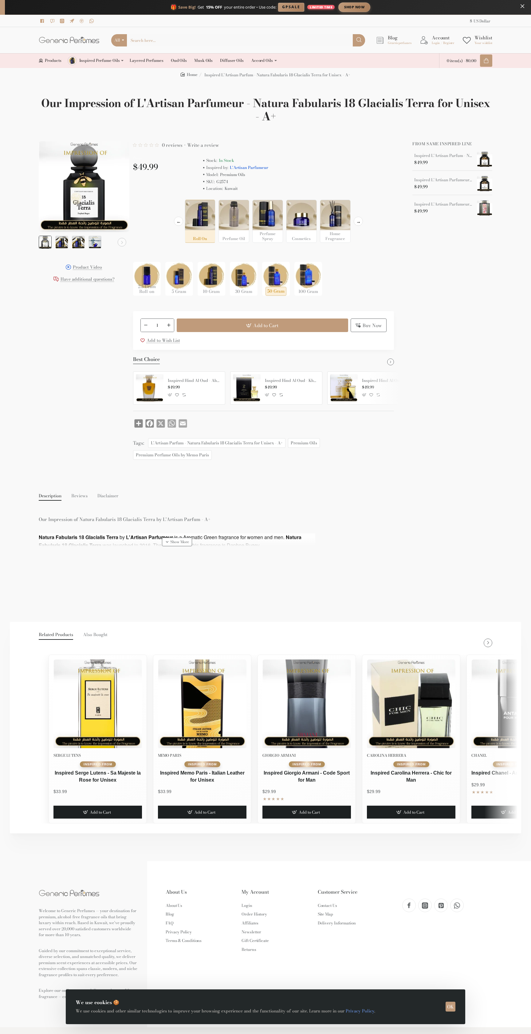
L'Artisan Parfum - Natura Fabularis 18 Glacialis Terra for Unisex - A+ (217, 443)
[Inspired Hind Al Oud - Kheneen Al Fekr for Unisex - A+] (247, 388)
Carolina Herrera (386, 755)
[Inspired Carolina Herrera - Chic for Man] (411, 703)
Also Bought (95, 635)
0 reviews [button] (172, 145)
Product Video (87, 268)
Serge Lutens (67, 755)
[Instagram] (63, 21)
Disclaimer (107, 496)
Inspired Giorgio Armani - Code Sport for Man (307, 776)
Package (143, 252)
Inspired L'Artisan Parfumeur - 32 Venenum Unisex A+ (443, 180)
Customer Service (337, 892)
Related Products (56, 635)
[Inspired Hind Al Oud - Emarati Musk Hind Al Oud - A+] (344, 388)
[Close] (522, 6)
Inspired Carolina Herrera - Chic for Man (411, 776)
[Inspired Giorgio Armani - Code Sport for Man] (306, 703)
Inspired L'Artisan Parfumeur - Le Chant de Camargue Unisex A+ (443, 204)
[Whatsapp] (92, 21)
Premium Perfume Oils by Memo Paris (172, 455)
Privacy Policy (360, 1011)
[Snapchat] (53, 21)
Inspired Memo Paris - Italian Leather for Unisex (202, 776)
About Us (176, 892)
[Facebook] (43, 21)
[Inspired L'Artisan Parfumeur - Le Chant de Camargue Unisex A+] (484, 208)
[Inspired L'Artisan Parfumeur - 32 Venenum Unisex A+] (484, 183)
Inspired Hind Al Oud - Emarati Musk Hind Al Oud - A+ (388, 380)
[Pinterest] (82, 21)
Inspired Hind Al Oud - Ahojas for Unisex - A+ (194, 380)
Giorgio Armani (279, 755)
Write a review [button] (203, 145)
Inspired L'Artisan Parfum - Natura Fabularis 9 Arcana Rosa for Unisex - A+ (443, 155)
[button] (46, 242)
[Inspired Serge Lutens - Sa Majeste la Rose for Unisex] (97, 703)
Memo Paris (169, 755)
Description (50, 496)
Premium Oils (304, 443)
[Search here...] (359, 40)
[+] (168, 325)
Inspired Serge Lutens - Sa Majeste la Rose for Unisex (98, 776)
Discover (405, 7)
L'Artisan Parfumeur (249, 167)
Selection (143, 206)
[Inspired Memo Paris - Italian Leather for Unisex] (202, 703)
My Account (255, 892)
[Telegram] (72, 21)
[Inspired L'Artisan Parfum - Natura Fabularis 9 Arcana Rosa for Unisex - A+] (484, 159)
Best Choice (146, 359)
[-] (146, 325)
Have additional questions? (88, 280)
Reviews (79, 496)
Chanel (479, 755)
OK (450, 1006)
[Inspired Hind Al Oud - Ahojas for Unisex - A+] (149, 388)
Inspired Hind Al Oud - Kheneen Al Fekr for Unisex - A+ (291, 380)
